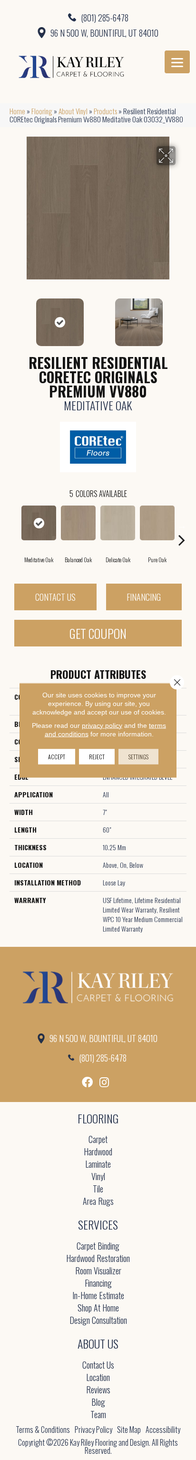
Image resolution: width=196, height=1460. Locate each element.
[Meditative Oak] (39, 523)
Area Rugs (98, 1201)
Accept (56, 756)
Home (17, 111)
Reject (97, 756)
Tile (98, 1189)
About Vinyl (73, 111)
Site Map (129, 1429)
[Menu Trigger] (177, 62)
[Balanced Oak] (78, 523)
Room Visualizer (98, 1271)
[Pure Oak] (157, 523)
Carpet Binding (98, 1246)
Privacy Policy (93, 1429)
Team (98, 1415)
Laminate (98, 1164)
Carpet (98, 1139)
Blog (98, 1402)
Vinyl (98, 1177)
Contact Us (55, 597)
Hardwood (98, 1152)
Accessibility (163, 1429)
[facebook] (87, 1082)
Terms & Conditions (43, 1429)
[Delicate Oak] (117, 523)
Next (181, 317)
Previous (14, 317)
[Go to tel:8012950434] (98, 17)
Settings (138, 756)
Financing (144, 597)
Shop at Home (98, 1308)
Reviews (98, 1390)
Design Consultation (98, 1320)
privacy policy (102, 725)
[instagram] (104, 1082)
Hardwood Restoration (98, 1258)
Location (98, 1377)
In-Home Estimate (98, 1296)
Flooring (41, 111)
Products (105, 111)
